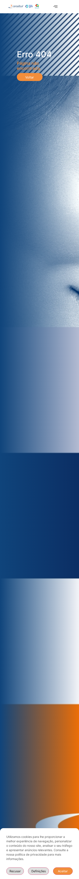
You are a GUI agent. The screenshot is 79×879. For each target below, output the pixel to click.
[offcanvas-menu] (55, 6)
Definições (38, 871)
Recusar (15, 871)
